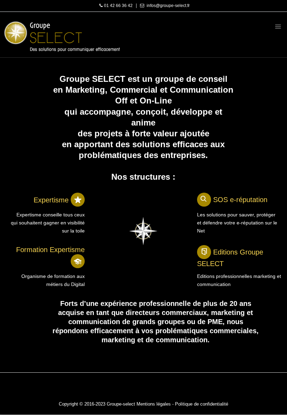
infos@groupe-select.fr (168, 5)
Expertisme (52, 200)
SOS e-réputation (240, 199)
